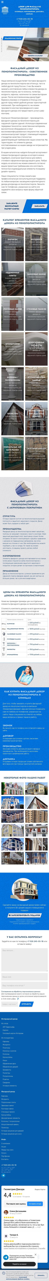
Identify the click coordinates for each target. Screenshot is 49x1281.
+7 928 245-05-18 (40, 2)
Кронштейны (7, 1057)
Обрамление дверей (10, 1067)
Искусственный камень (10, 1124)
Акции (3, 1147)
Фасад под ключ (7, 1150)
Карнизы (6, 1041)
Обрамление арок (9, 1064)
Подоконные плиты (8, 1102)
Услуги (3, 1153)
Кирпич (5, 1030)
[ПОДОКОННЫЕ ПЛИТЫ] (13, 48)
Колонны (6, 1054)
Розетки (6, 1079)
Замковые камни (7, 1105)
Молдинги (6, 1045)
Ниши (5, 1060)
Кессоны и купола (9, 1051)
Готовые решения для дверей (12, 1131)
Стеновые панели (8, 1112)
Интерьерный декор (9, 1019)
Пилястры (6, 1073)
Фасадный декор (8, 1092)
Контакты (4, 1159)
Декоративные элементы (10, 1118)
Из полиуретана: (7, 1038)
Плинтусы (6, 1048)
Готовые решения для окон (11, 1134)
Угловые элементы (10, 1086)
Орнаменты (7, 1070)
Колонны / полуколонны (10, 1121)
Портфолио (5, 1156)
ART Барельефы (8, 1027)
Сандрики (6, 1082)
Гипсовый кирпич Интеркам (13, 1033)
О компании (5, 1143)
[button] (1, 37)
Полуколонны (8, 1076)
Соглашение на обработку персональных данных (20, 991)
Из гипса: (4, 1023)
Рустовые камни (7, 1109)
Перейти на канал (19, 1264)
